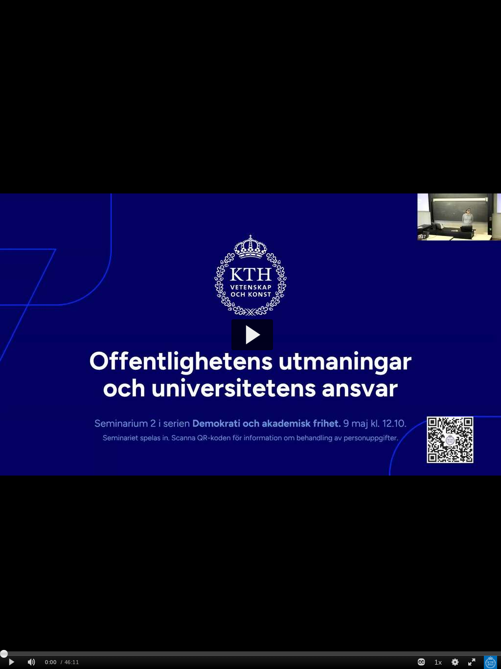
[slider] (250, 653)
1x (438, 662)
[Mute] (31, 662)
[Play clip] (11, 662)
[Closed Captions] (421, 662)
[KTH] (490, 662)
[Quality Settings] (454, 662)
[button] (252, 334)
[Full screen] (471, 662)
